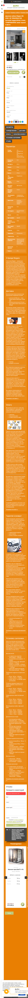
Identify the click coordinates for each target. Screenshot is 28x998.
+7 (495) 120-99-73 (17, 1)
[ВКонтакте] (9, 122)
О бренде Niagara (11, 130)
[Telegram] (14, 122)
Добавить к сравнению (14, 83)
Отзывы (8, 141)
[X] (16, 122)
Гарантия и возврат (19, 134)
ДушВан (16, 6)
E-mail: (7, 802)
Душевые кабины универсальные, (16, 832)
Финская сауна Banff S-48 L (16, 869)
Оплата (8, 134)
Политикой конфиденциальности (14, 822)
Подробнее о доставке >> (12, 398)
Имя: (7, 797)
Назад (9, 913)
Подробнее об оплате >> (12, 509)
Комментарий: (9, 807)
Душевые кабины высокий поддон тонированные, (18, 830)
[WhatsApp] (20, 122)
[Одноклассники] (12, 122)
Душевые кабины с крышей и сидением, (18, 836)
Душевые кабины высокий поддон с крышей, (18, 834)
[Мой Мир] (22, 122)
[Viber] (18, 122)
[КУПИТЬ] (23, 72)
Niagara (8, 88)
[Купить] (22, 904)
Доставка (22, 130)
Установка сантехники (13, 137)
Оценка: (7, 817)
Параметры (9, 127)
